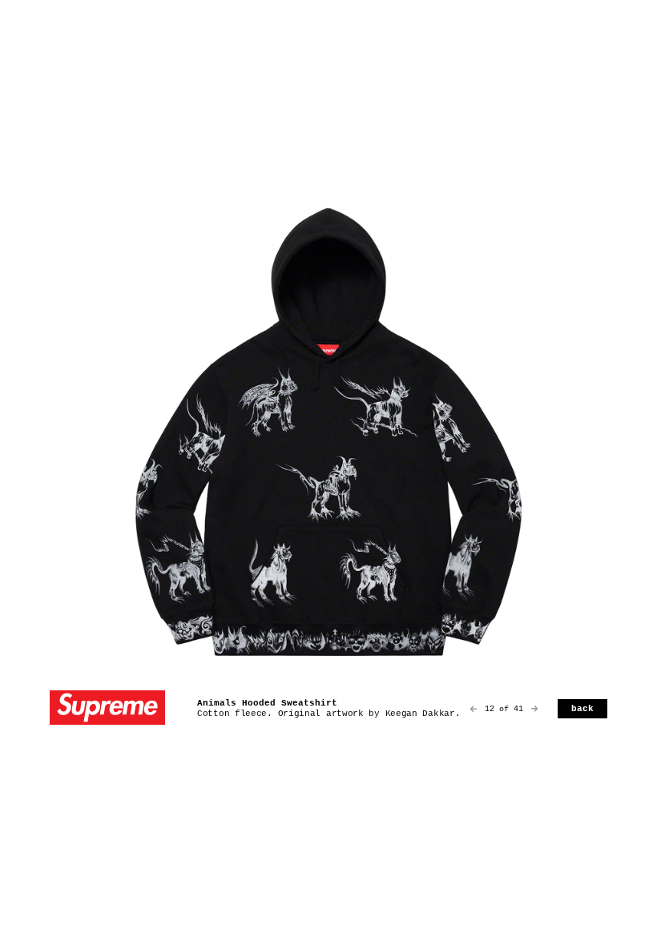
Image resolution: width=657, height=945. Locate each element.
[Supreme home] (107, 709)
